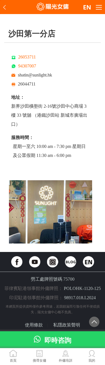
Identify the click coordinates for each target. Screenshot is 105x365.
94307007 (27, 66)
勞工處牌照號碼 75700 (52, 279)
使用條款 (34, 325)
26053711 (27, 57)
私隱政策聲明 (66, 325)
